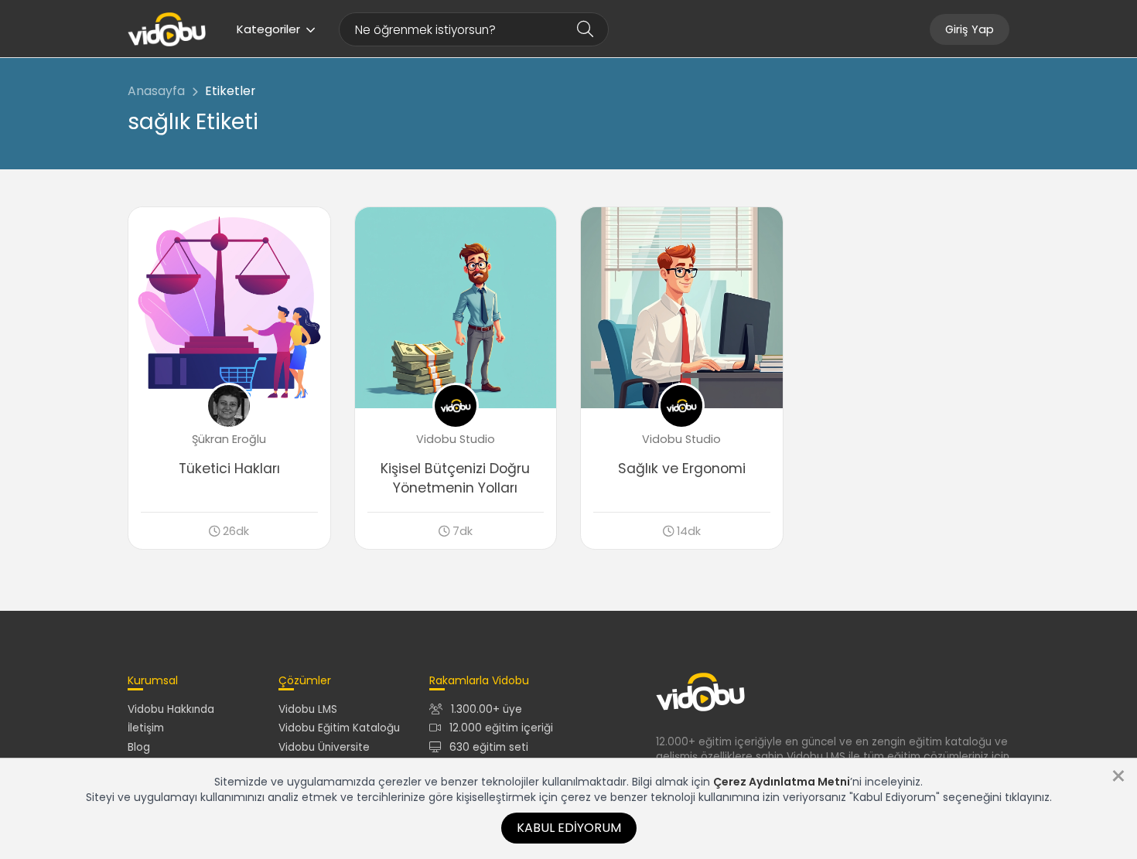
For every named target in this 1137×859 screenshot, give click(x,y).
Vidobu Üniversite (324, 747)
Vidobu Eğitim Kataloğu (339, 728)
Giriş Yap (969, 29)
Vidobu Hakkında (171, 709)
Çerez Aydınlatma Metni (781, 781)
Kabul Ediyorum (569, 828)
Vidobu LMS (307, 709)
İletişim (146, 728)
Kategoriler (268, 29)
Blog (139, 747)
